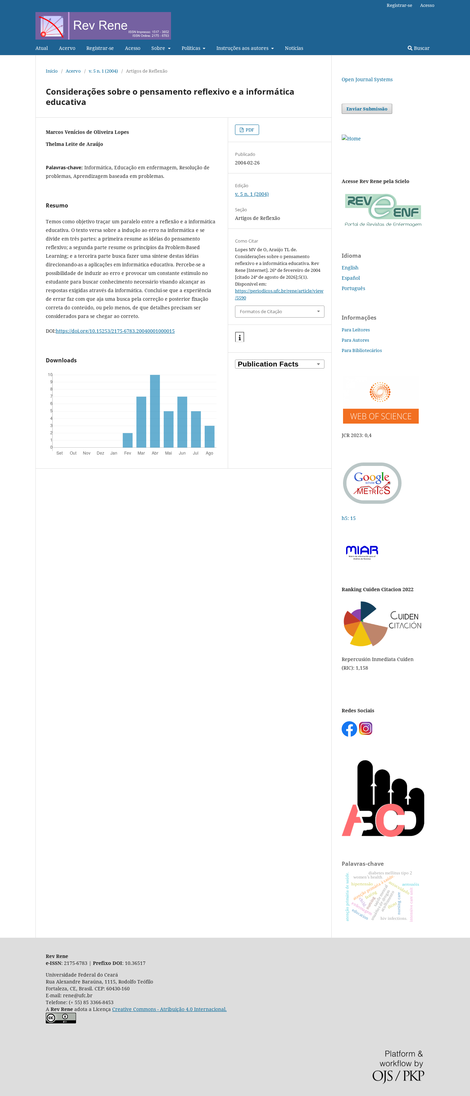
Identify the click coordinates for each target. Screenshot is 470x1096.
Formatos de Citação (261, 311)
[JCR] (380, 421)
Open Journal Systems (367, 79)
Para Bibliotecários (362, 350)
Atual (41, 48)
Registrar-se (100, 48)
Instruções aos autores (243, 48)
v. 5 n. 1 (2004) (103, 71)
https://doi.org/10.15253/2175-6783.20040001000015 (115, 331)
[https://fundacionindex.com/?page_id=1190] (383, 645)
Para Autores (355, 340)
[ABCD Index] (383, 835)
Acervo (67, 48)
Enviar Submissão (366, 109)
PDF (249, 130)
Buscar (421, 48)
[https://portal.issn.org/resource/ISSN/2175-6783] (351, 138)
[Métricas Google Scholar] (373, 504)
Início (52, 71)
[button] (239, 337)
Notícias (294, 48)
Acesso (132, 48)
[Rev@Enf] (383, 227)
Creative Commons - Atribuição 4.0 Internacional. (169, 1009)
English (350, 267)
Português (353, 288)
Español (351, 278)
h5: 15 (349, 518)
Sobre (159, 48)
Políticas (192, 48)
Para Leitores (356, 330)
